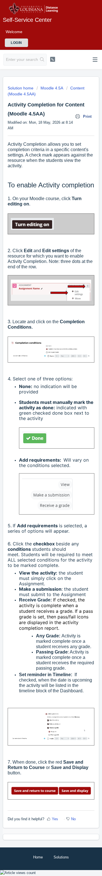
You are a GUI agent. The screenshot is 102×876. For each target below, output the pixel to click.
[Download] (40, 445)
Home (38, 857)
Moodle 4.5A (52, 88)
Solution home (21, 88)
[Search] (42, 59)
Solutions (61, 857)
